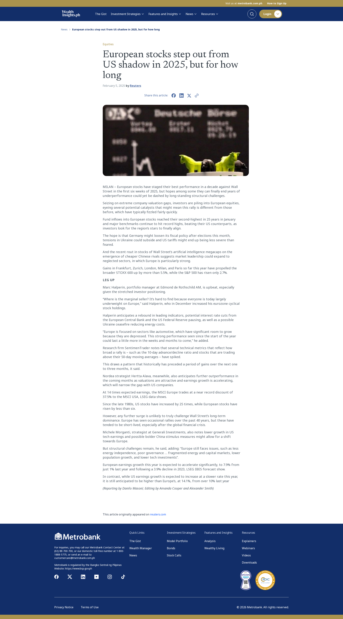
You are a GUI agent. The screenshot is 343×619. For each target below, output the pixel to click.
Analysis (210, 541)
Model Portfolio (177, 541)
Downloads (249, 562)
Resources (208, 14)
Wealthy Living (214, 548)
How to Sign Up (276, 3)
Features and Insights (163, 14)
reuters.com (158, 514)
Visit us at (243, 3)
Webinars (248, 548)
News (189, 14)
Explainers (249, 541)
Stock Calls (174, 555)
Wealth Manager (140, 548)
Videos (246, 555)
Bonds (171, 548)
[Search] (251, 13)
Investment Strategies (126, 14)
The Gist (100, 14)
